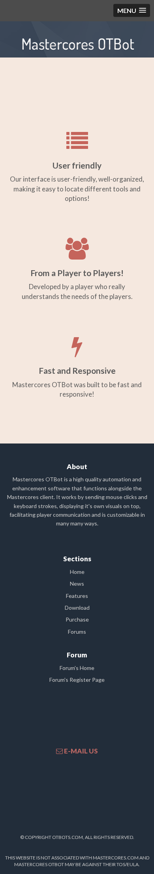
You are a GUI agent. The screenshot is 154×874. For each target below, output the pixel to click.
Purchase (77, 619)
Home (77, 571)
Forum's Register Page (77, 679)
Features (77, 595)
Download (77, 607)
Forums (77, 631)
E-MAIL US (80, 751)
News (77, 583)
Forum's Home (77, 667)
